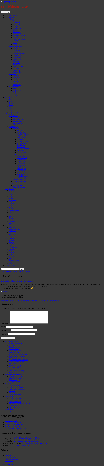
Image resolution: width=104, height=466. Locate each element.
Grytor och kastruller (15, 398)
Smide (11, 223)
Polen (11, 258)
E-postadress (5, 330)
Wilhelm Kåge (21, 178)
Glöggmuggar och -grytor (17, 361)
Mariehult (16, 65)
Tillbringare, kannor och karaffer (19, 358)
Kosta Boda (17, 33)
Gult (10, 201)
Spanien (11, 253)
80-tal (11, 107)
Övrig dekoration (14, 382)
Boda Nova (16, 92)
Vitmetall (12, 222)
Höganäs (16, 61)
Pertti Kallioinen (18, 119)
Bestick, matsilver (6, 271)
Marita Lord (21, 147)
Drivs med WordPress (8, 464)
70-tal (11, 105)
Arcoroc (15, 21)
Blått (10, 214)
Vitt (10, 192)
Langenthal (16, 63)
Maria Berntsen (18, 185)
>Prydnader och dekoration (13, 374)
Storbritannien (13, 247)
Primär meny (5, 12)
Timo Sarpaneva (18, 123)
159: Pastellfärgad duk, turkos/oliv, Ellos (26, 438)
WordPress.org (9, 461)
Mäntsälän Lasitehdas (20, 35)
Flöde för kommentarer (12, 459)
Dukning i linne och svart (13, 422)
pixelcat (15, 281)
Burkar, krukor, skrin (15, 405)
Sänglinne (12, 391)
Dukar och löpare (14, 385)
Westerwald (17, 72)
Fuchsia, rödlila (14, 211)
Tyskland (12, 251)
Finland (11, 245)
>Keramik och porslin (16, 46)
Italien (11, 254)
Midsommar (13, 234)
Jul (10, 233)
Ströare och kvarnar (15, 365)
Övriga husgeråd (18, 271)
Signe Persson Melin (23, 152)
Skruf (15, 43)
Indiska (15, 81)
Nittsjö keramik (18, 66)
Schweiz (11, 256)
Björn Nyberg (21, 161)
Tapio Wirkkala (18, 121)
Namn (3, 326)
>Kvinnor (16, 128)
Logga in (8, 455)
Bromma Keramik (19, 54)
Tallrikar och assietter (16, 343)
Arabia (15, 48)
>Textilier (8, 383)
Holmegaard (17, 26)
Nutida (11, 110)
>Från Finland (13, 116)
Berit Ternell (21, 138)
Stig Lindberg (21, 172)
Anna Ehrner (21, 132)
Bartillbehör (13, 372)
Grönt (11, 218)
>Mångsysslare (14, 86)
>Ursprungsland (10, 238)
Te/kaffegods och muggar (17, 356)
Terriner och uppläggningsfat (18, 354)
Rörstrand (16, 68)
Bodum (15, 94)
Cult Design (17, 55)
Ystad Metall (17, 85)
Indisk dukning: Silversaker (13, 426)
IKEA (15, 79)
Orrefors (15, 37)
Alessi (15, 88)
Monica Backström (23, 149)
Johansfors (16, 32)
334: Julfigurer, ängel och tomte (44, 300)
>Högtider (8, 225)
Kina (10, 264)
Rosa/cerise (12, 209)
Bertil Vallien (21, 159)
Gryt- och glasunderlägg (16, 371)
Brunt (11, 198)
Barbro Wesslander (23, 136)
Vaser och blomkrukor (16, 378)
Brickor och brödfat (15, 367)
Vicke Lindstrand (22, 176)
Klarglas (11, 191)
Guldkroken (17, 57)
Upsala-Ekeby (17, 70)
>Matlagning (9, 396)
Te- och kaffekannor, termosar (18, 360)
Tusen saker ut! (10, 265)
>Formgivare (9, 114)
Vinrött (11, 207)
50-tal (11, 101)
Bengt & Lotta (17, 90)
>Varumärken (9, 17)
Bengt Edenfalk (22, 158)
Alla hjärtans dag (14, 229)
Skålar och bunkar (15, 350)
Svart (10, 194)
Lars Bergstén (21, 169)
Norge (11, 242)
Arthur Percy (21, 156)
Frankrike (12, 249)
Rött (10, 205)
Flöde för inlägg (10, 457)
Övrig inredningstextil (16, 394)
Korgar (11, 369)
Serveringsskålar (14, 349)
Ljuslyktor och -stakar (16, 376)
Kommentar (5, 323)
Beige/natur (12, 200)
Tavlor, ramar (13, 380)
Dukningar (8, 411)
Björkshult (16, 23)
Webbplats (4, 334)
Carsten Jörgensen (19, 187)
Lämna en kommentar (26, 281)
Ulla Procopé (17, 125)
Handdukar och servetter (17, 389)
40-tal (11, 99)
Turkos (11, 216)
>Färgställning (9, 189)
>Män (15, 154)
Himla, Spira (17, 77)
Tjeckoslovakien (14, 260)
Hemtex (15, 75)
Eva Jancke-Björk (23, 141)
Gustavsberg (17, 59)
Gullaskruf (16, 24)
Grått (10, 196)
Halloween (12, 231)
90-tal (11, 108)
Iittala (15, 30)
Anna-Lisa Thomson (23, 134)
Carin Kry (20, 139)
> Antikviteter (13, 112)
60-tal (11, 103)
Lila (10, 212)
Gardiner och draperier (16, 387)
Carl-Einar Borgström (24, 163)
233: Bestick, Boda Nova (21, 445)
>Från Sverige (13, 127)
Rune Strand (21, 170)
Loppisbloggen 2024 (15, 6)
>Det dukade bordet (11, 341)
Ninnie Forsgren (22, 150)
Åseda (15, 44)
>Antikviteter (9, 409)
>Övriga (11, 183)
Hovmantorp (17, 28)
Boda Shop (16, 50)
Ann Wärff (20, 130)
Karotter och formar (15, 352)
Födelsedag (12, 227)
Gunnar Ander (21, 165)
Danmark (12, 243)
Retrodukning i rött (11, 421)
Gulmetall (12, 220)
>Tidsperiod (9, 97)
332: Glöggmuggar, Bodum (15, 300)
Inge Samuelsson (22, 167)
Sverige (11, 240)
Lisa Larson (21, 145)
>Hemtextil (12, 74)
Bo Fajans (16, 52)
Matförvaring (13, 363)
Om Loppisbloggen (11, 15)
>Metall (11, 83)
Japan (11, 262)
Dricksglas (12, 345)
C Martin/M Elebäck (19, 181)
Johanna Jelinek (22, 143)
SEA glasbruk (17, 41)
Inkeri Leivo (17, 117)
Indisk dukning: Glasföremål (14, 424)
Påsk (10, 236)
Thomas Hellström (23, 174)
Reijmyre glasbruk (19, 39)
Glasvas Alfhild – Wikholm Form (15, 428)
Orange (11, 203)
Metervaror (12, 392)
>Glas (11, 19)
